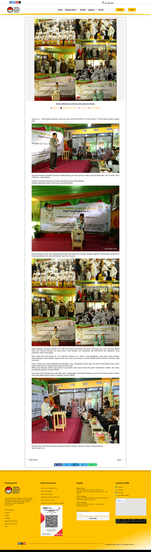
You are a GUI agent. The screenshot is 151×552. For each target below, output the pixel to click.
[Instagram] (22, 543)
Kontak (83, 10)
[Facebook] (19, 543)
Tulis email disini (83, 511)
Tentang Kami (70, 10)
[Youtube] (24, 543)
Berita (101, 10)
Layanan (91, 10)
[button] (58, 464)
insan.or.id (119, 544)
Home (60, 10)
